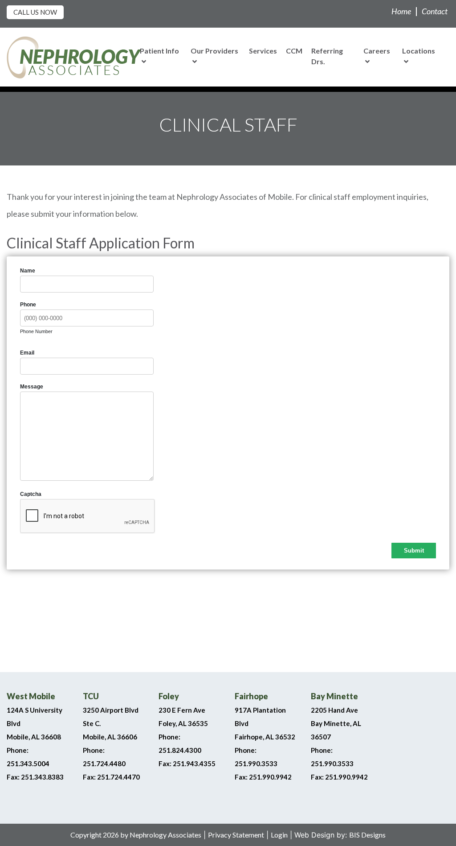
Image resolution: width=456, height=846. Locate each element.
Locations (418, 50)
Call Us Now (35, 12)
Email (27, 353)
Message (31, 387)
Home (401, 11)
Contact (435, 11)
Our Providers (214, 50)
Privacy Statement (236, 834)
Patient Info (159, 50)
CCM (294, 50)
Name (27, 271)
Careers (376, 50)
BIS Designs (367, 834)
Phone (28, 304)
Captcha (30, 494)
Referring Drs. (327, 56)
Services (263, 50)
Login (279, 834)
